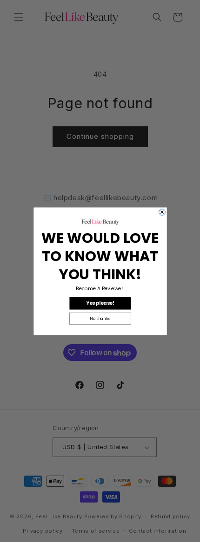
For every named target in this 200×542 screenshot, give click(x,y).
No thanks (100, 318)
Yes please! (100, 303)
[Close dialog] (162, 212)
